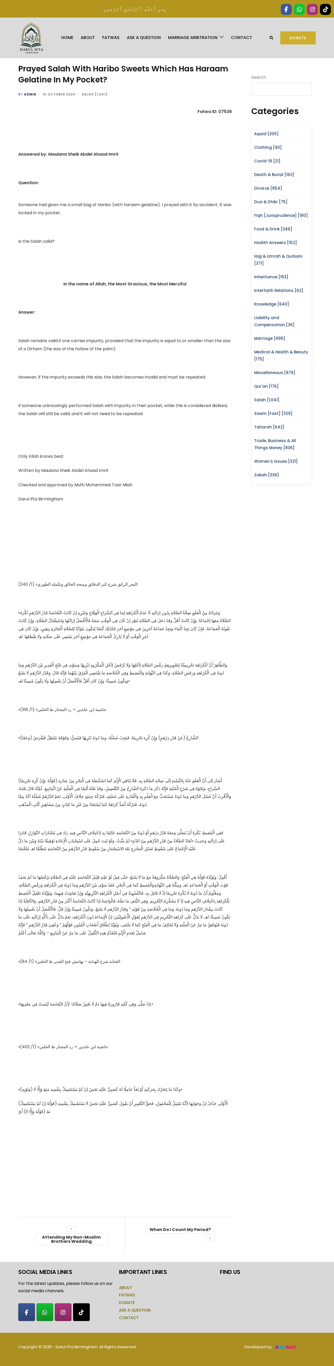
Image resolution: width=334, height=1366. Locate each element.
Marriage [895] (269, 338)
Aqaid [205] (266, 134)
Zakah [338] (266, 475)
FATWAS (111, 38)
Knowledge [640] (271, 304)
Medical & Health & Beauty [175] (281, 355)
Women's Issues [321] (276, 461)
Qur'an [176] (266, 386)
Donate (298, 38)
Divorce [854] (268, 188)
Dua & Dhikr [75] (271, 202)
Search (258, 77)
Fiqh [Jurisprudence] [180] (281, 215)
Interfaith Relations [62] (278, 290)
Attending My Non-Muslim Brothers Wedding (71, 1239)
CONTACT (241, 38)
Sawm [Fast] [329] (273, 413)
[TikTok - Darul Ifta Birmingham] (81, 1312)
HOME (67, 38)
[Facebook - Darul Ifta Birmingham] (26, 1312)
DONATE (127, 1302)
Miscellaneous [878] (274, 372)
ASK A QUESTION (144, 38)
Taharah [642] (269, 427)
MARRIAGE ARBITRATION (192, 38)
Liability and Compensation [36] (274, 321)
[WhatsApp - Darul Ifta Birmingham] (45, 1312)
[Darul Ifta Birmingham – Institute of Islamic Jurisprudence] (31, 38)
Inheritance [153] (271, 277)
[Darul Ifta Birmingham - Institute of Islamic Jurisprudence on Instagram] (63, 1312)
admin (30, 94)
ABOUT (88, 38)
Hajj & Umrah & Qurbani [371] (278, 259)
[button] (272, 38)
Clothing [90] (268, 147)
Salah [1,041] (95, 94)
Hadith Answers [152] (275, 242)
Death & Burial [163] (274, 174)
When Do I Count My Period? (180, 1230)
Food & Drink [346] (273, 229)
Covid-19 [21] (267, 161)
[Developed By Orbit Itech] (285, 1347)
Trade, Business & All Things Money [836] (275, 444)
